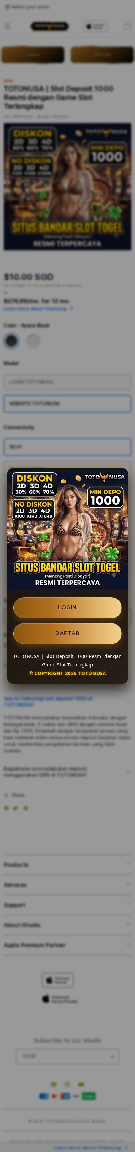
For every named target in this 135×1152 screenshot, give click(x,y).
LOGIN (67, 608)
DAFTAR (67, 633)
